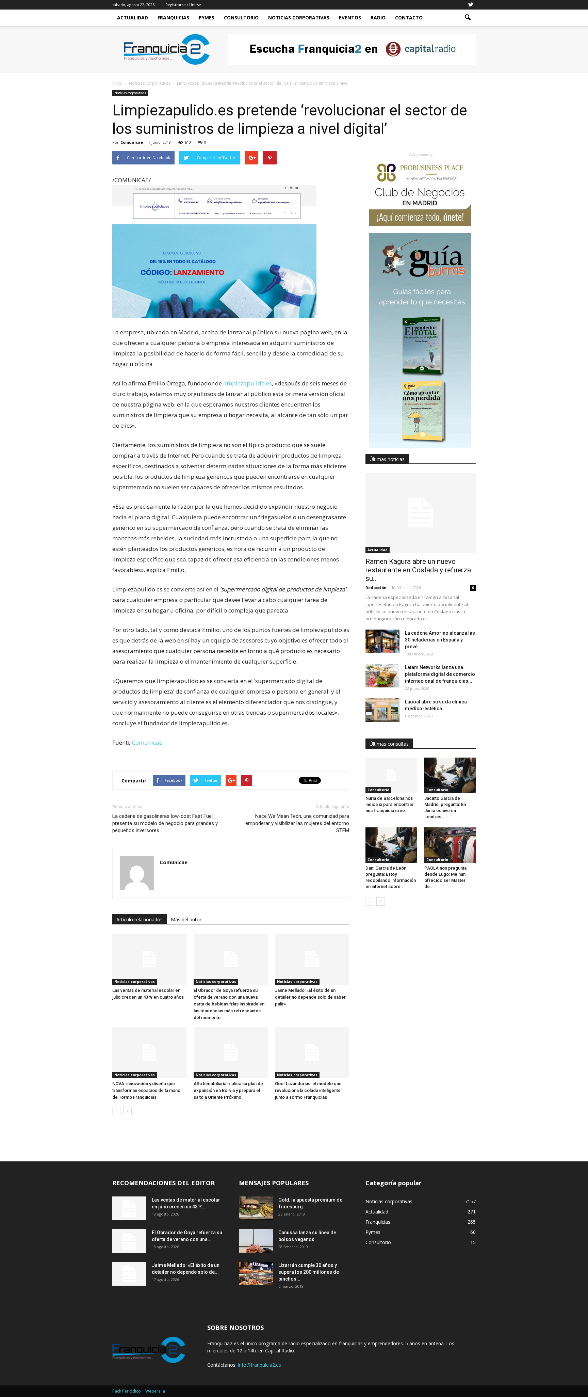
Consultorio (241, 17)
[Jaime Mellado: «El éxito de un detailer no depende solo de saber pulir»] (312, 959)
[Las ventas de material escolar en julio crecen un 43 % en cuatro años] (149, 959)
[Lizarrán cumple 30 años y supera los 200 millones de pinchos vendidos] (256, 1273)
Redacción (376, 587)
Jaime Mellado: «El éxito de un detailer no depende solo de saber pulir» (310, 997)
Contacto (409, 17)
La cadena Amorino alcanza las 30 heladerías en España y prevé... (440, 639)
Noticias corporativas (130, 93)
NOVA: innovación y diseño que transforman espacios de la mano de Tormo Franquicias (146, 1090)
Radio (378, 17)
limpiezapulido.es (247, 383)
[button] (467, 18)
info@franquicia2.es (259, 1365)
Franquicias (173, 17)
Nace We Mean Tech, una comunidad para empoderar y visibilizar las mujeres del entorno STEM (297, 823)
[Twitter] (471, 5)
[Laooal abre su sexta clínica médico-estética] (382, 710)
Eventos (350, 17)
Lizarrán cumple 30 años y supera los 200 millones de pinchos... (308, 1272)
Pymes (206, 17)
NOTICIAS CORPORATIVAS (298, 17)
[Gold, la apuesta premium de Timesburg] (256, 1208)
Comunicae (131, 142)
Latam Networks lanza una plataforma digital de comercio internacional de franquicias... (440, 674)
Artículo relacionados (139, 919)
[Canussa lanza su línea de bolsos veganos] (256, 1241)
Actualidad (132, 17)
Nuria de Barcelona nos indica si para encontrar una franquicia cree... (389, 804)
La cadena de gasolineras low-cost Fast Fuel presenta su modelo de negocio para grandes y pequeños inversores (165, 823)
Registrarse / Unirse (183, 4)
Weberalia (155, 1391)
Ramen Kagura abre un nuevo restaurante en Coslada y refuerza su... (418, 570)
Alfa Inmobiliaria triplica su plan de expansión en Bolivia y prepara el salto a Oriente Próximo (228, 1090)
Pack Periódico (126, 1391)
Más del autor (186, 919)
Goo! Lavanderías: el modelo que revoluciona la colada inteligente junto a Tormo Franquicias (308, 1090)
